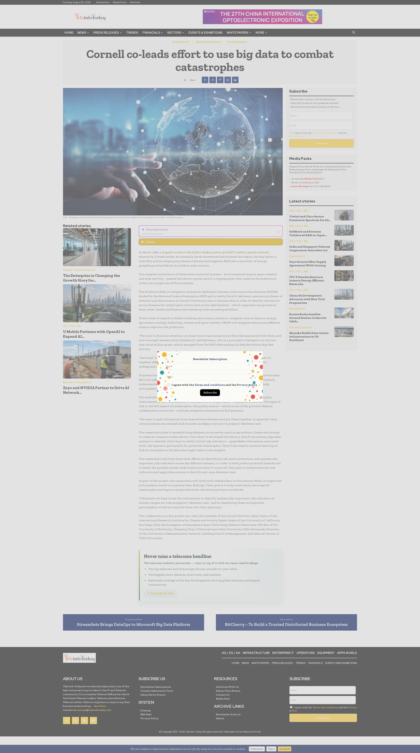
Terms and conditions (210, 385)
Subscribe (210, 392)
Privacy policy (247, 385)
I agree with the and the (214, 385)
